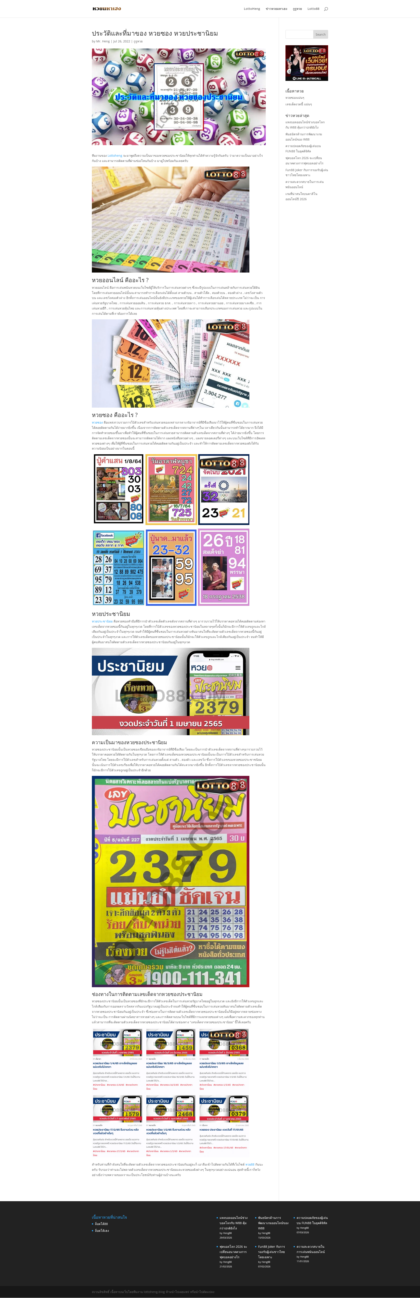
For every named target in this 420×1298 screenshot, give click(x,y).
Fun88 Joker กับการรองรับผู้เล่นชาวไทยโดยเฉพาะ (271, 1251)
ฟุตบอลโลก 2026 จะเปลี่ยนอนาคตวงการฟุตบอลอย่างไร (233, 1251)
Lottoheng (115, 155)
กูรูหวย (297, 9)
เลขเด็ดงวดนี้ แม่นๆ (298, 104)
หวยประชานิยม (102, 621)
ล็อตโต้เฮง (102, 1230)
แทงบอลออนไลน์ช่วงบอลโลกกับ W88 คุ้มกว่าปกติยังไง (234, 1223)
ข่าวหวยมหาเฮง (276, 9)
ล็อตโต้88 (101, 1224)
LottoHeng (252, 9)
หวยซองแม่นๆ (294, 98)
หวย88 (249, 1164)
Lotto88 (313, 9)
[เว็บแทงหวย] (306, 80)
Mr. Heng (103, 41)
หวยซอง (97, 422)
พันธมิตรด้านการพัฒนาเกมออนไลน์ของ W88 (273, 1223)
